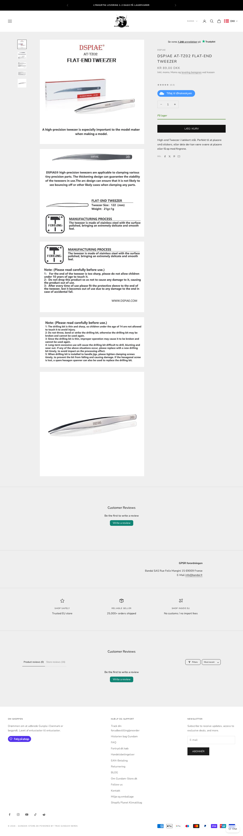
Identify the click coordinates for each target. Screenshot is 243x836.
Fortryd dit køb (119, 748)
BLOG (114, 772)
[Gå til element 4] (22, 73)
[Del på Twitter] (169, 156)
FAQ (113, 742)
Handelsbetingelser (123, 754)
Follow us (117, 784)
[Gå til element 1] (22, 44)
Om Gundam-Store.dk (124, 778)
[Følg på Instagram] (18, 814)
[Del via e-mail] (179, 156)
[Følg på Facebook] (9, 814)
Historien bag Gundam (124, 736)
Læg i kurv (191, 128)
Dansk (190, 21)
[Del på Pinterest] (174, 156)
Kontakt (115, 791)
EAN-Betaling (119, 760)
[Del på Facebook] (165, 156)
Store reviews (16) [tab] (55, 662)
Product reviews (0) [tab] (34, 662)
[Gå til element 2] (22, 56)
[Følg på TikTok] (35, 814)
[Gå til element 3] (22, 65)
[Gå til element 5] (22, 83)
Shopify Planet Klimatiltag (126, 802)
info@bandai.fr (193, 575)
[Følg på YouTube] (26, 814)
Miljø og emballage (122, 796)
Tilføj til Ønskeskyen (179, 93)
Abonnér (198, 751)
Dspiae (161, 50)
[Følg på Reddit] (44, 814)
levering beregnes (192, 72)
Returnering (118, 766)
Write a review (121, 523)
